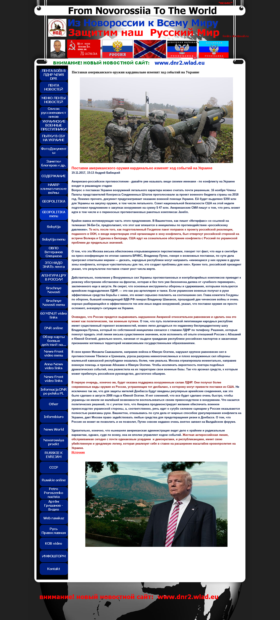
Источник (78, 452)
